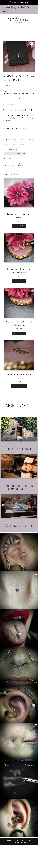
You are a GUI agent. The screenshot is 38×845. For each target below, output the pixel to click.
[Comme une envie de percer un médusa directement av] (19, 780)
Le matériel (19, 506)
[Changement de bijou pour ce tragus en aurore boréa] (19, 552)
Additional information (15, 153)
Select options (19, 386)
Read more (19, 226)
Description (10, 149)
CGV (25, 842)
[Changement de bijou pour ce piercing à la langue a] (19, 628)
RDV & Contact (19, 467)
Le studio (19, 430)
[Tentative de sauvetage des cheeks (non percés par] (19, 742)
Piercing (19, 142)
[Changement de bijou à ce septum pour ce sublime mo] (19, 666)
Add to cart (19, 333)
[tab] (10, 150)
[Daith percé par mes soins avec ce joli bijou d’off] (19, 818)
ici (30, 110)
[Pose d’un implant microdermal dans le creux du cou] (19, 590)
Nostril (13, 142)
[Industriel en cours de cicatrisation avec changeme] (19, 704)
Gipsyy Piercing (19, 20)
